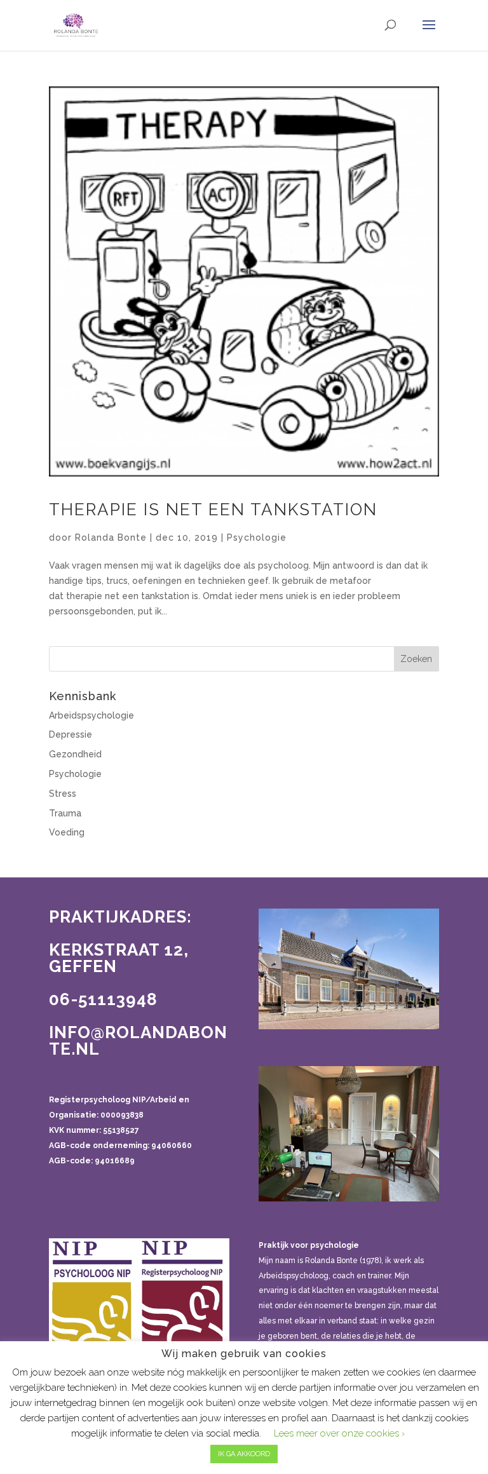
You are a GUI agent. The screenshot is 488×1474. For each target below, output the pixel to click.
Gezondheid (75, 754)
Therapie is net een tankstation (213, 509)
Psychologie (257, 537)
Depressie (70, 734)
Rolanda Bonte (111, 537)
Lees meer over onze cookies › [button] (339, 1433)
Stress (62, 793)
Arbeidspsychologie (91, 715)
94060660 (171, 1145)
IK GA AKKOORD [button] (244, 1454)
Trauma (65, 813)
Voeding (67, 832)
